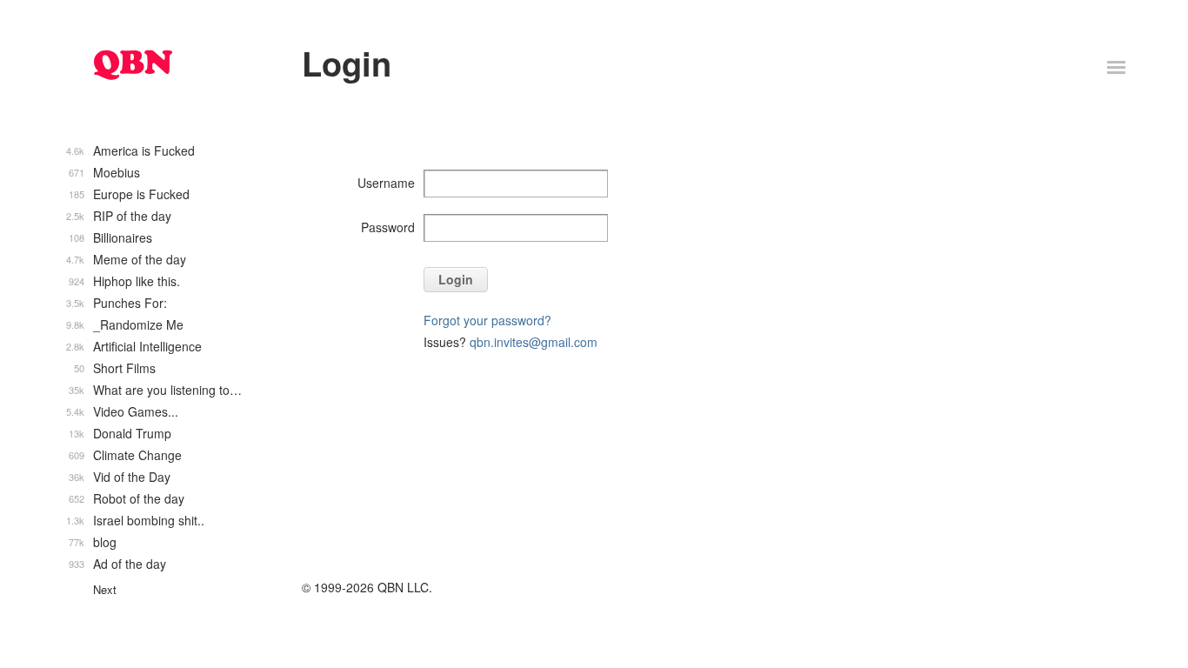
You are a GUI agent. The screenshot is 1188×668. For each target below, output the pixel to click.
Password (388, 227)
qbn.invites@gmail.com (533, 342)
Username (386, 182)
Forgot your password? (487, 320)
